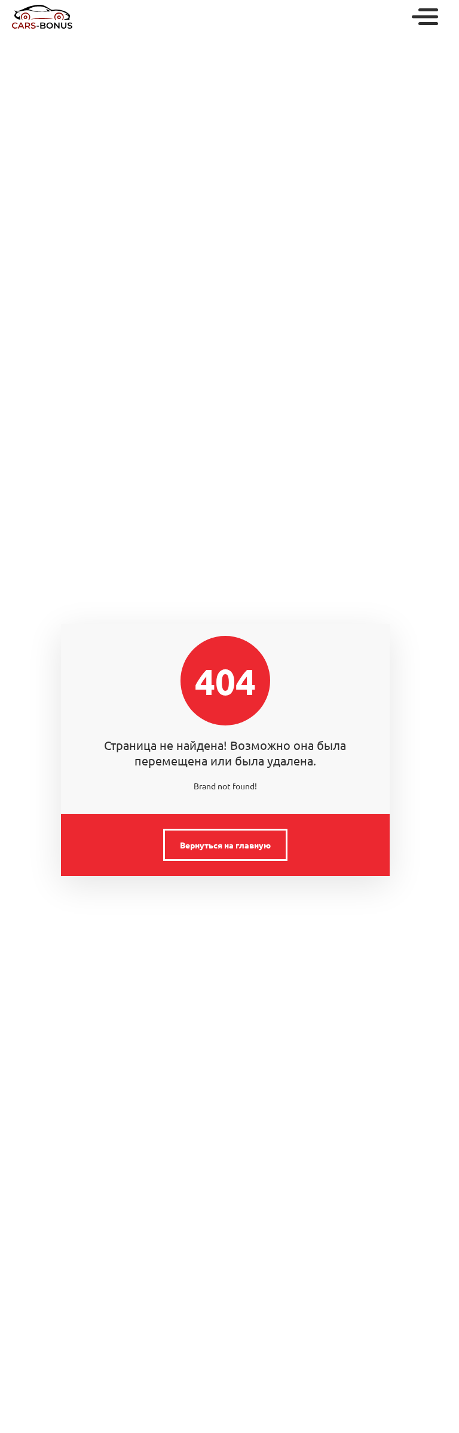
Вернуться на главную (225, 844)
